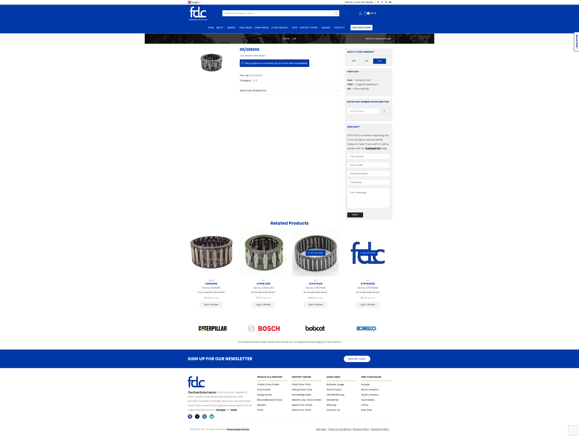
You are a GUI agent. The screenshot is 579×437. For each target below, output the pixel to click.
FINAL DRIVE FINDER (361, 27)
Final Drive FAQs (301, 384)
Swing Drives (262, 27)
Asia (234, 410)
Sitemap (331, 405)
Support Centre (309, 27)
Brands (231, 27)
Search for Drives (302, 405)
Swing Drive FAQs (302, 389)
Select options (211, 305)
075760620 (368, 283)
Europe (220, 410)
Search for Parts (301, 410)
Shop (294, 27)
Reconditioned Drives (269, 400)
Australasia (367, 400)
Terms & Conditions (339, 429)
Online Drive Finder (268, 384)
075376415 (315, 283)
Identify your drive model (306, 400)
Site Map (321, 429)
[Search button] (336, 13)
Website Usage (335, 384)
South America (370, 394)
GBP (354, 61)
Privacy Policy (361, 429)
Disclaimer (332, 400)
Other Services (279, 27)
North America (370, 389)
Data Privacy (334, 389)
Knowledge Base (301, 394)
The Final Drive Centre (202, 392)
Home (211, 27)
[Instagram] (386, 2)
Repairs (261, 405)
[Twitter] (382, 2)
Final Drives (246, 27)
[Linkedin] (390, 2)
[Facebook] (378, 2)
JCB (294, 38)
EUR (366, 61)
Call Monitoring (335, 394)
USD (379, 61)
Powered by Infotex (238, 429)
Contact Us (372, 148)
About (219, 27)
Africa (364, 405)
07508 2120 (263, 283)
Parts (260, 410)
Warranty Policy (380, 429)
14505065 (211, 283)
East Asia (366, 410)
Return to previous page (378, 38)
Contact (339, 27)
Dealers (326, 27)
